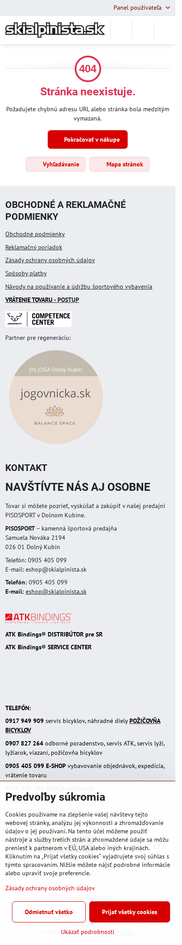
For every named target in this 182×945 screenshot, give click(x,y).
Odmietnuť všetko (49, 912)
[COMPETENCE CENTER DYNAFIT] (38, 325)
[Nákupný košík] (143, 30)
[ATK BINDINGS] (38, 621)
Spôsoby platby (26, 273)
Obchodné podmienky (35, 234)
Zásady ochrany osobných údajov (50, 260)
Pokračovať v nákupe (91, 139)
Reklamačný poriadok (33, 247)
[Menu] (164, 30)
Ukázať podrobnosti (87, 932)
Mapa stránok (124, 164)
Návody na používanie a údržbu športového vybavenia (78, 286)
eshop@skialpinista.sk (56, 591)
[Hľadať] (121, 30)
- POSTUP (42, 300)
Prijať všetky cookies (129, 912)
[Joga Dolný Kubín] (55, 445)
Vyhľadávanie (60, 164)
